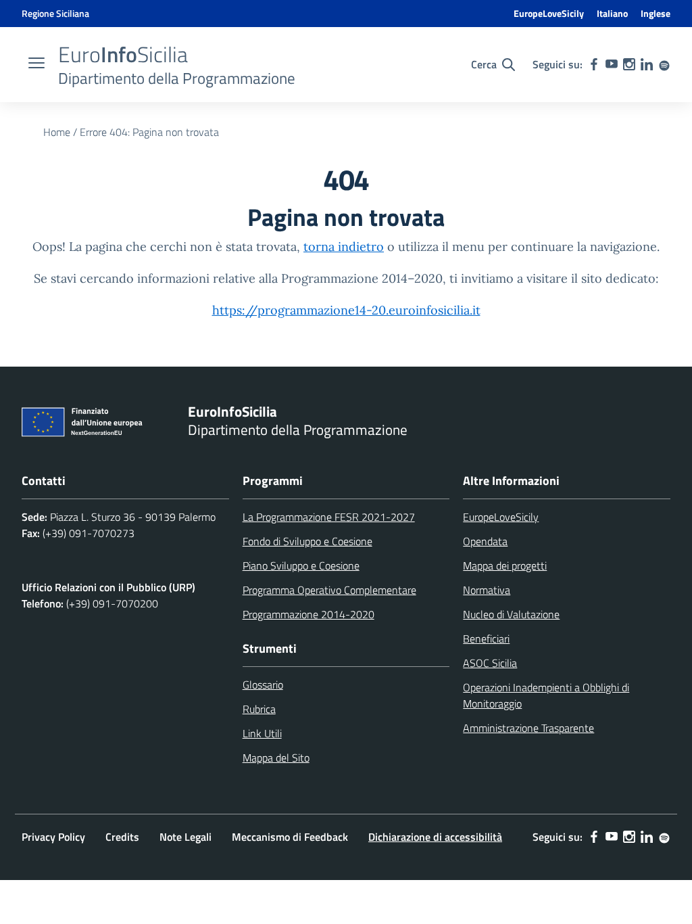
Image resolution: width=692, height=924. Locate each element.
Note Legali (185, 837)
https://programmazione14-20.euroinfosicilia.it (346, 310)
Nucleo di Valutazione (511, 614)
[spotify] (664, 64)
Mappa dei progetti (505, 565)
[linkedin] (647, 64)
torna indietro (343, 246)
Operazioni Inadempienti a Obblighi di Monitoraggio (546, 695)
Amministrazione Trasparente (528, 728)
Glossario (263, 684)
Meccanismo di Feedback (290, 837)
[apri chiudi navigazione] (36, 64)
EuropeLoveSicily (549, 13)
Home (56, 132)
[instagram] (629, 64)
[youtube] (612, 64)
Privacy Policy (53, 837)
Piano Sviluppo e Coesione (301, 565)
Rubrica (259, 709)
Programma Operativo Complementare (329, 590)
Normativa (486, 590)
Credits (122, 837)
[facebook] (594, 64)
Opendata (485, 541)
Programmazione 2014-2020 (308, 614)
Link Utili (262, 733)
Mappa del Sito (276, 757)
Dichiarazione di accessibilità (435, 837)
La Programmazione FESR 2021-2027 (329, 517)
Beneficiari (486, 638)
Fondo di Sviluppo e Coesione (307, 541)
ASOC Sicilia (490, 663)
